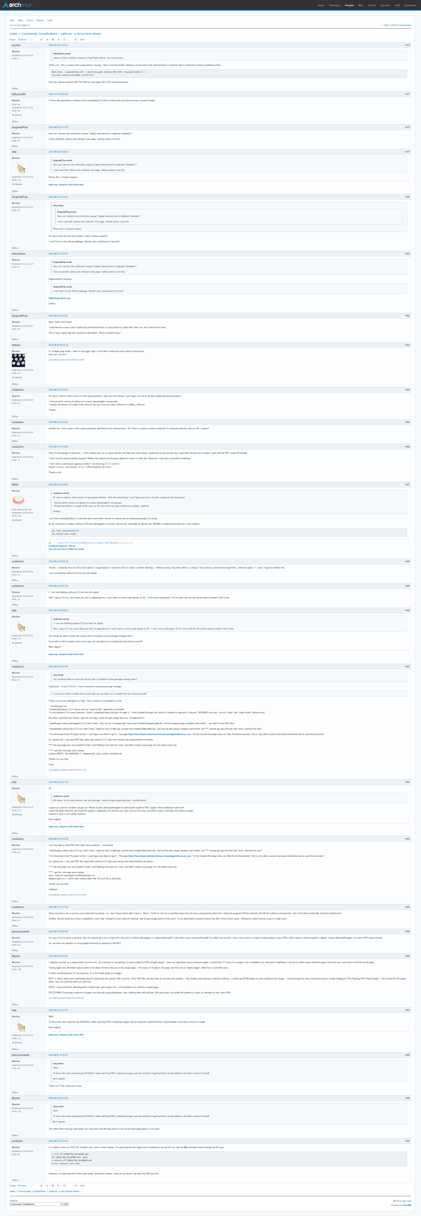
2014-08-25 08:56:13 (58, 610)
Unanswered (405, 25)
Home (321, 5)
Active (394, 25)
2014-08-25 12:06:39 (58, 839)
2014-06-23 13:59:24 (58, 45)
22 (64, 39)
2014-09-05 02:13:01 (58, 956)
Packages (334, 5)
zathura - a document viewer (81, 33)
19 (47, 39)
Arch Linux (18, 5)
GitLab (372, 5)
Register (40, 20)
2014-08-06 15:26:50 (58, 152)
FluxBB (407, 1205)
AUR (397, 5)
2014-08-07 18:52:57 (58, 253)
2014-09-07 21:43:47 (58, 1055)
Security (385, 5)
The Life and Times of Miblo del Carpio (66, 549)
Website (18, 115)
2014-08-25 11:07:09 (58, 666)
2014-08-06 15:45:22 (58, 197)
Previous (22, 39)
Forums (349, 5)
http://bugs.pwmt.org (59, 298)
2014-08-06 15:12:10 (58, 127)
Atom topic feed (403, 1201)
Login (49, 20)
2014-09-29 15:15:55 (58, 1141)
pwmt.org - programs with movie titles (66, 184)
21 (58, 39)
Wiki (361, 5)
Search (29, 20)
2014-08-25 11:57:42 (58, 782)
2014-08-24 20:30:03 (58, 484)
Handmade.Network (58, 546)
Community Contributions (39, 33)
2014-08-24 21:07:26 (58, 586)
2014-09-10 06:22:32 (58, 1098)
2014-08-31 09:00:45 (58, 931)
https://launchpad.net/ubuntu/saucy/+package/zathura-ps (157, 734)
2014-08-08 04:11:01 (58, 315)
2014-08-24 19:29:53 (58, 422)
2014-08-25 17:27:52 (58, 907)
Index (12, 20)
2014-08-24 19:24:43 (58, 390)
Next (82, 39)
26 (75, 39)
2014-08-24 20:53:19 (58, 561)
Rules (20, 20)
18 (41, 39)
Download (410, 5)
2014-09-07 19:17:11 (58, 1010)
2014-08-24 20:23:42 (58, 446)
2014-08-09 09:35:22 (58, 345)
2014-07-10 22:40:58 (58, 94)
